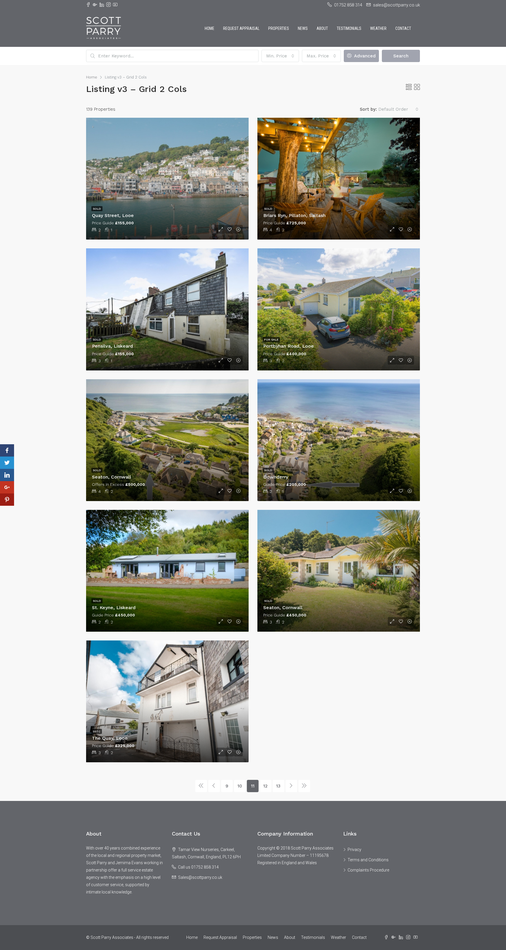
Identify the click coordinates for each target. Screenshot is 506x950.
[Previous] (201, 786)
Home (209, 28)
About (322, 28)
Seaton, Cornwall (111, 477)
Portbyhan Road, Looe (288, 346)
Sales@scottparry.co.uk (200, 877)
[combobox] (280, 56)
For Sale (271, 339)
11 (252, 786)
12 (265, 786)
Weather (378, 28)
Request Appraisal (241, 28)
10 (239, 786)
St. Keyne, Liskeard (114, 607)
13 (278, 786)
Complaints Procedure (368, 870)
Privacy (354, 849)
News (303, 28)
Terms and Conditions (368, 859)
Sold (97, 208)
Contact (403, 28)
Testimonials (349, 28)
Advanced (364, 56)
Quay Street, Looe (113, 215)
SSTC (96, 731)
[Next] (291, 786)
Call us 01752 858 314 (198, 867)
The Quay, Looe (110, 738)
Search (400, 56)
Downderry (275, 477)
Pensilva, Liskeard (112, 346)
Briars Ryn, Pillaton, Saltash (294, 215)
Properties (278, 28)
